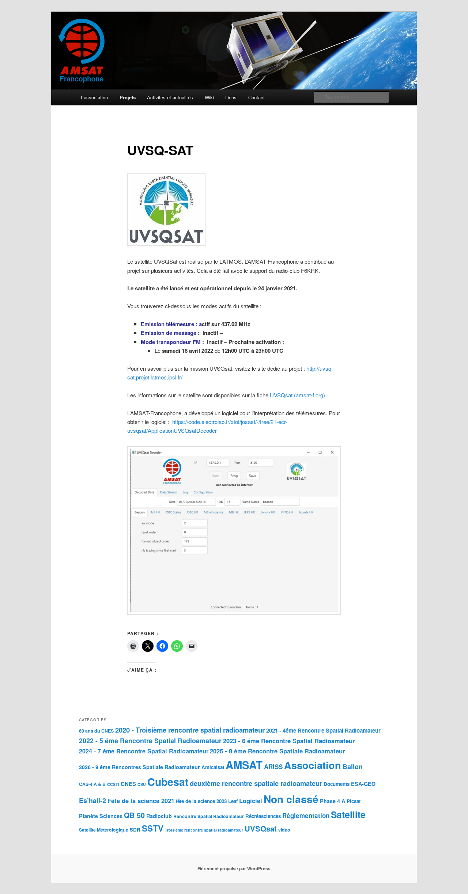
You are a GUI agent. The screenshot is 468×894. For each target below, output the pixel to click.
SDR (135, 829)
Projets (128, 97)
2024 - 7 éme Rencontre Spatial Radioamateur (143, 751)
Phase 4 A (332, 801)
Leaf (233, 801)
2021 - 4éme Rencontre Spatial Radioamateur (323, 730)
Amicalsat (212, 767)
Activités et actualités (170, 97)
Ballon (353, 766)
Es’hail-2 (92, 800)
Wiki (209, 97)
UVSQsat (261, 828)
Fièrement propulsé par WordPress (234, 868)
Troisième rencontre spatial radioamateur (204, 830)
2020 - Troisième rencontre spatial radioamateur (190, 730)
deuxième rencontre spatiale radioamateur (256, 783)
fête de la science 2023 (201, 801)
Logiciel (250, 800)
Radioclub (159, 816)
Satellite (348, 814)
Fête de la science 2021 (140, 800)
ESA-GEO (363, 783)
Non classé (291, 798)
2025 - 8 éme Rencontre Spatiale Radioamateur (277, 750)
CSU (141, 784)
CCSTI (113, 784)
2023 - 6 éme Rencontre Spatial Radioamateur (289, 740)
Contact (256, 97)
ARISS (273, 766)
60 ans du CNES (96, 730)
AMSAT (244, 764)
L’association (94, 97)
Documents (337, 783)
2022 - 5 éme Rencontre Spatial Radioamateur (150, 740)
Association (312, 765)
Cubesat (167, 781)
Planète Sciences (100, 816)
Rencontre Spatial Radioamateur (208, 816)
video (284, 829)
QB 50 (134, 815)
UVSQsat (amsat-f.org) (297, 395)
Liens (231, 97)
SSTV (152, 828)
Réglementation (305, 815)
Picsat (354, 801)
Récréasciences (263, 816)
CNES (128, 784)
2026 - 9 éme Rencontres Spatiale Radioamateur (139, 767)
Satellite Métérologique (103, 829)
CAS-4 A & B (92, 784)
